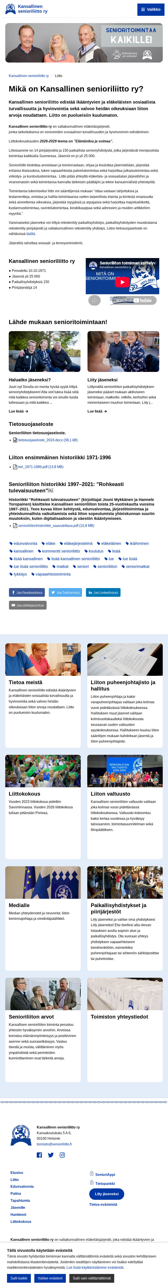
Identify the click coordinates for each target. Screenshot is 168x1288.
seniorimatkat (137, 566)
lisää (115, 551)
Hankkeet (18, 1214)
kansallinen (23, 551)
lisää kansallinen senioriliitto (75, 559)
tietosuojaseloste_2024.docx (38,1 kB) (48, 440)
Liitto (14, 1180)
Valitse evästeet (50, 1278)
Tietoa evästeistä (103, 1204)
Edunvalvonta (22, 1186)
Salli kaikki (18, 1278)
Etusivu (16, 1173)
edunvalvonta (25, 543)
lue (111, 559)
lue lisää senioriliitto (30, 566)
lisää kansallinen (28, 559)
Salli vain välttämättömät (92, 1278)
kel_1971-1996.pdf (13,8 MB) (40, 467)
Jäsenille (17, 1207)
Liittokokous (20, 1221)
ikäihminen (139, 543)
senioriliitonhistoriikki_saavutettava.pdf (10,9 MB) (56, 525)
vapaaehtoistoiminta (53, 574)
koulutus (95, 551)
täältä (30, 234)
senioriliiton (106, 566)
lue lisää (129, 559)
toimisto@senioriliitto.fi (54, 1144)
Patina (15, 1193)
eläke (50, 543)
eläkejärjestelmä (78, 543)
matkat (62, 566)
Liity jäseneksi (107, 1194)
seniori (82, 566)
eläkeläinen (110, 543)
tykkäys (20, 574)
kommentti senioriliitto (60, 551)
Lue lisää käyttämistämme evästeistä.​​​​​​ (95, 1267)
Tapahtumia (20, 1200)
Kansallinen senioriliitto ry (29, 76)
